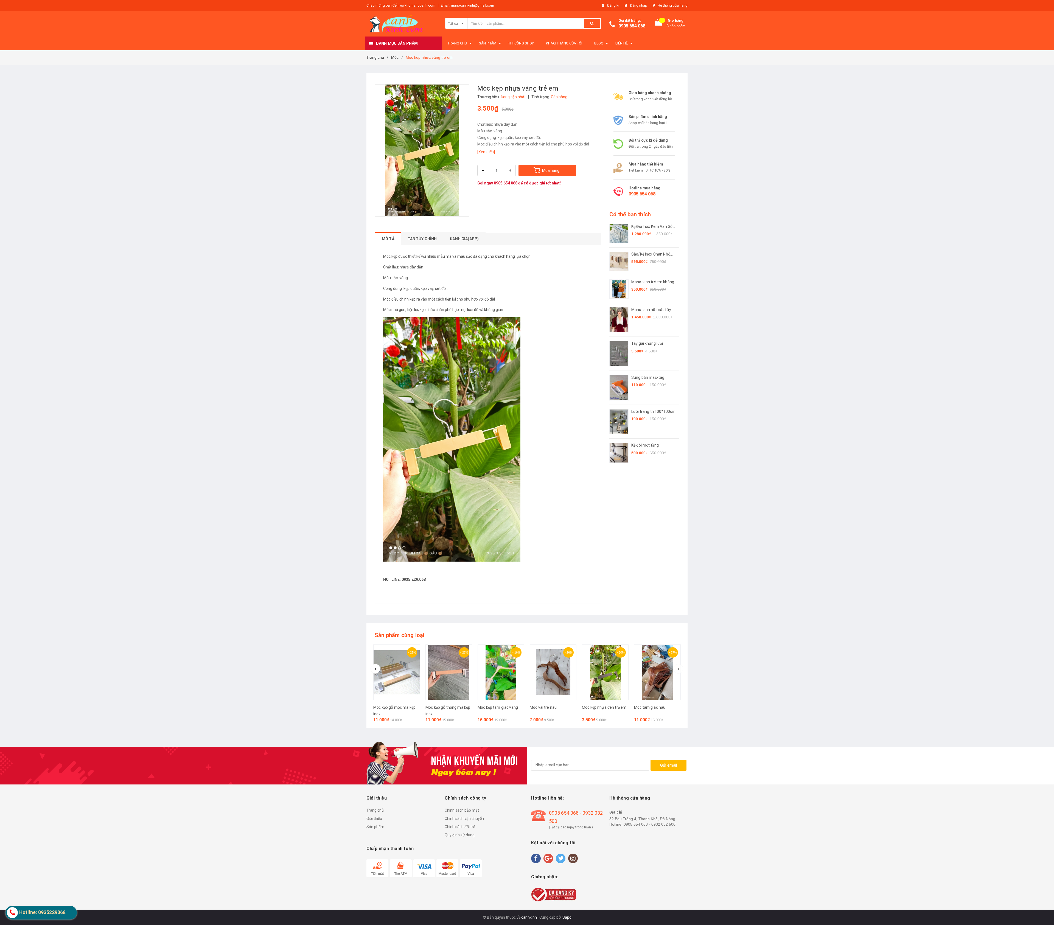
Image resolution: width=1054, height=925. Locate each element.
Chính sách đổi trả (460, 827)
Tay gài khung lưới (647, 343)
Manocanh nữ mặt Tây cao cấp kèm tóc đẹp (651, 310)
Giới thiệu (374, 818)
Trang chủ (375, 810)
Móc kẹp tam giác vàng (498, 707)
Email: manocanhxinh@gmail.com (467, 5)
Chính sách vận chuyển (464, 818)
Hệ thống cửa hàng (673, 5)
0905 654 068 (631, 26)
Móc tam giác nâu (649, 707)
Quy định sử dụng (460, 835)
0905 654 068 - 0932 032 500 (576, 817)
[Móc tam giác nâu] (657, 672)
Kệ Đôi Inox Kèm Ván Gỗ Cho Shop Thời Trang (651, 226)
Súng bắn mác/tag (647, 377)
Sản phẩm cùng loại (400, 635)
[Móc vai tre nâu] (553, 672)
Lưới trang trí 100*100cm (653, 411)
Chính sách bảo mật (462, 810)
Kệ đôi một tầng (645, 445)
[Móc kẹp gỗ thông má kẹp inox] (448, 672)
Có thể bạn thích (630, 214)
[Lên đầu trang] (1044, 914)
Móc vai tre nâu (543, 707)
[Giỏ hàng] (658, 23)
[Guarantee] (553, 894)
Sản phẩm (375, 827)
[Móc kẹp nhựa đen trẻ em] (605, 672)
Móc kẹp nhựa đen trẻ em (604, 707)
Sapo (566, 917)
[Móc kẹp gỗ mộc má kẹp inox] (396, 672)
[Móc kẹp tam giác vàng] (501, 672)
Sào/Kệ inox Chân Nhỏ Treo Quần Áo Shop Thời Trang (652, 254)
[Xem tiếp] (486, 152)
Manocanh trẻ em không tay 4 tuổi (652, 282)
